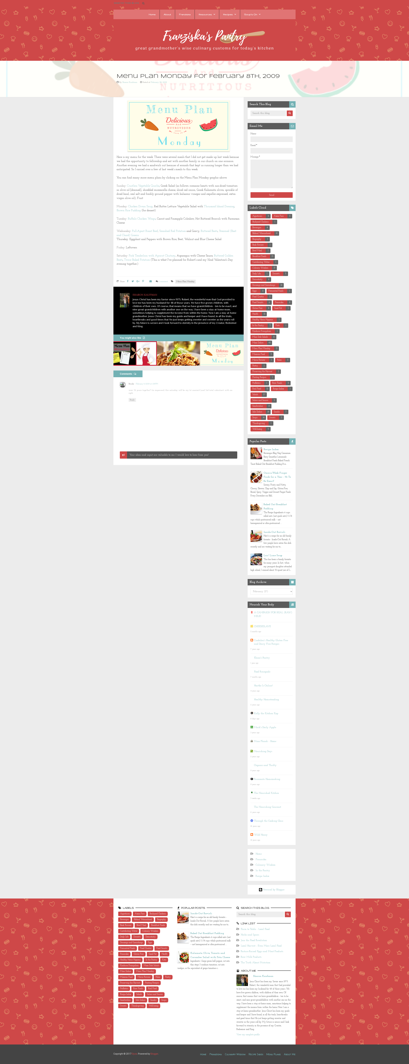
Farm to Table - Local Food (255, 929)
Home (152, 14)
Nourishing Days (263, 751)
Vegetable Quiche (148, 186)
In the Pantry (263, 870)
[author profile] (124, 300)
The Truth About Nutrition (255, 962)
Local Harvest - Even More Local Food (261, 946)
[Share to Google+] (138, 282)
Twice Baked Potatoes (137, 260)
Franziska (185, 14)
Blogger (154, 1053)
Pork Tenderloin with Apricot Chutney (152, 255)
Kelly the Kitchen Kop (266, 713)
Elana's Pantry (262, 658)
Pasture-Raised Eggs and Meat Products (262, 951)
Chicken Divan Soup (140, 206)
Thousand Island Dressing (219, 206)
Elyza (134, 1053)
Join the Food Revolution (254, 940)
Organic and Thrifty (265, 765)
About (167, 14)
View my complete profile (248, 1034)
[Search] (290, 113)
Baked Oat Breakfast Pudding (207, 933)
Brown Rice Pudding (129, 210)
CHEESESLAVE (262, 626)
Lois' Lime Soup (273, 555)
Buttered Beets (209, 231)
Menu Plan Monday (185, 281)
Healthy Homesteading (266, 699)
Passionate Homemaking (267, 779)
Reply (132, 400)
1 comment (163, 281)
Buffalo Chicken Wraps (141, 218)
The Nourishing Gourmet (267, 807)
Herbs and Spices (250, 935)
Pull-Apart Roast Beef (145, 231)
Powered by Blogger (273, 889)
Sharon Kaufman (263, 976)
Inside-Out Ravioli (274, 532)
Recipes (228, 14)
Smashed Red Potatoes (172, 231)
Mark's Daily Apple (265, 727)
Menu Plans (273, 1054)
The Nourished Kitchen (266, 793)
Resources (205, 14)
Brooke (131, 384)
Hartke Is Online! (263, 685)
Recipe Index (271, 449)
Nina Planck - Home (265, 741)
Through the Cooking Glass (268, 821)
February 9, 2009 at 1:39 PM (147, 384)
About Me (290, 1054)
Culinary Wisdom (265, 865)
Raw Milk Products (251, 957)
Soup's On (250, 14)
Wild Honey (261, 835)
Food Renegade (262, 671)
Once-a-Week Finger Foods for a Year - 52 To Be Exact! (277, 477)
